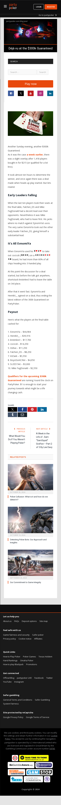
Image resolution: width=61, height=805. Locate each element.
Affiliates (38, 638)
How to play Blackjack (13, 664)
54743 (52, 748)
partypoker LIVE (24, 677)
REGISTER (51, 7)
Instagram (19, 681)
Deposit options (29, 621)
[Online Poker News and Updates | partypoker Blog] (13, 6)
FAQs (16, 621)
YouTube (7, 681)
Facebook (39, 677)
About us (7, 621)
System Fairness (11, 703)
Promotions (31, 664)
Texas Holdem (45, 656)
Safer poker (38, 634)
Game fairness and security (16, 634)
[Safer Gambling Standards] (47, 781)
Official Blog (8, 677)
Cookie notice (25, 638)
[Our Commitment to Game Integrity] (30, 564)
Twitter (49, 677)
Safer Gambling (42, 699)
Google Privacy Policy (13, 717)
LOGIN (38, 7)
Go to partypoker (47, 15)
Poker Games (29, 656)
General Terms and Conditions (17, 699)
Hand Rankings (10, 660)
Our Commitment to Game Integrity (25, 582)
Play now (31, 84)
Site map (43, 621)
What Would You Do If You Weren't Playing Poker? (16, 439)
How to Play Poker (11, 656)
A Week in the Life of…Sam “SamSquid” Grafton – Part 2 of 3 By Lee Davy (44, 440)
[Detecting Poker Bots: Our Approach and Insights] (30, 521)
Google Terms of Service (37, 717)
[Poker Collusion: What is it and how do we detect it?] (30, 479)
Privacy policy (9, 638)
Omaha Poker (26, 660)
